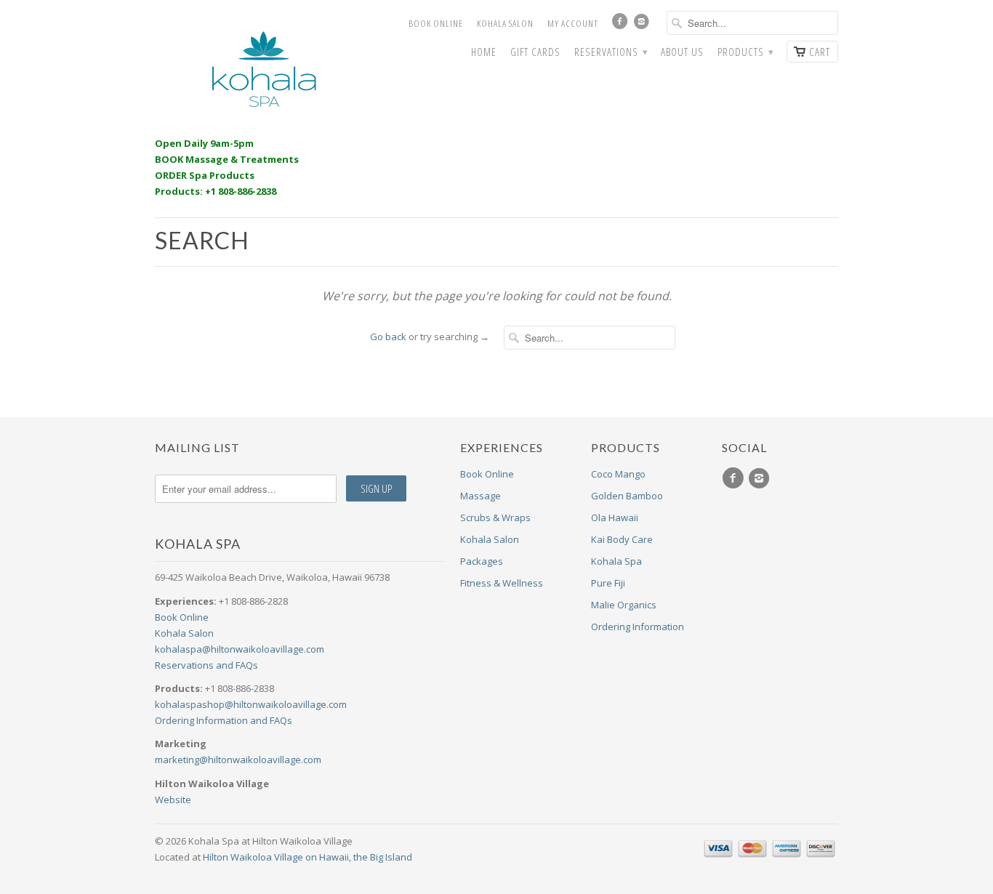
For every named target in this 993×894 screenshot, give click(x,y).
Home (483, 52)
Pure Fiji (608, 582)
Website (173, 799)
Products (745, 52)
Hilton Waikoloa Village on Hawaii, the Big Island (307, 856)
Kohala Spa (616, 561)
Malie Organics (623, 604)
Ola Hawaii (614, 517)
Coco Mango (618, 473)
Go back (388, 336)
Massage (480, 495)
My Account (572, 23)
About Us (682, 52)
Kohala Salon (505, 23)
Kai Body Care (622, 539)
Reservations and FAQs (206, 665)
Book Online (436, 23)
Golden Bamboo (627, 495)
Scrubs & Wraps (495, 517)
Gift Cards (535, 52)
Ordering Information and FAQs (223, 720)
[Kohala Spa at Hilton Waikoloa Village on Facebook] (621, 24)
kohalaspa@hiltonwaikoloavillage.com (239, 649)
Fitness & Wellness (501, 582)
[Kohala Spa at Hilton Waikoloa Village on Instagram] (643, 24)
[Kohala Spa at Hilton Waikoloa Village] (264, 69)
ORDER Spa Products (204, 175)
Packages (481, 561)
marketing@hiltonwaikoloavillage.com (238, 759)
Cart (819, 51)
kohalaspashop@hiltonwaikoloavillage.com (251, 704)
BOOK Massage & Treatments (227, 159)
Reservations (610, 52)
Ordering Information (637, 626)
